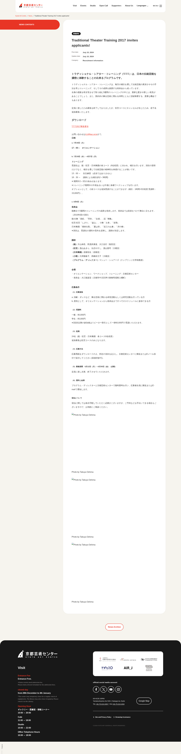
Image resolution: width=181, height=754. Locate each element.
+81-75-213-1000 (102, 704)
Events (83, 6)
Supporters (116, 6)
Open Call (103, 6)
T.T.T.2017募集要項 (80, 126)
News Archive (114, 627)
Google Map (144, 701)
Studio (93, 6)
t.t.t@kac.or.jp (91, 134)
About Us (129, 6)
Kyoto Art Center (30, 5)
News (30, 16)
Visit (75, 6)
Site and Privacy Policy (103, 717)
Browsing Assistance (123, 717)
